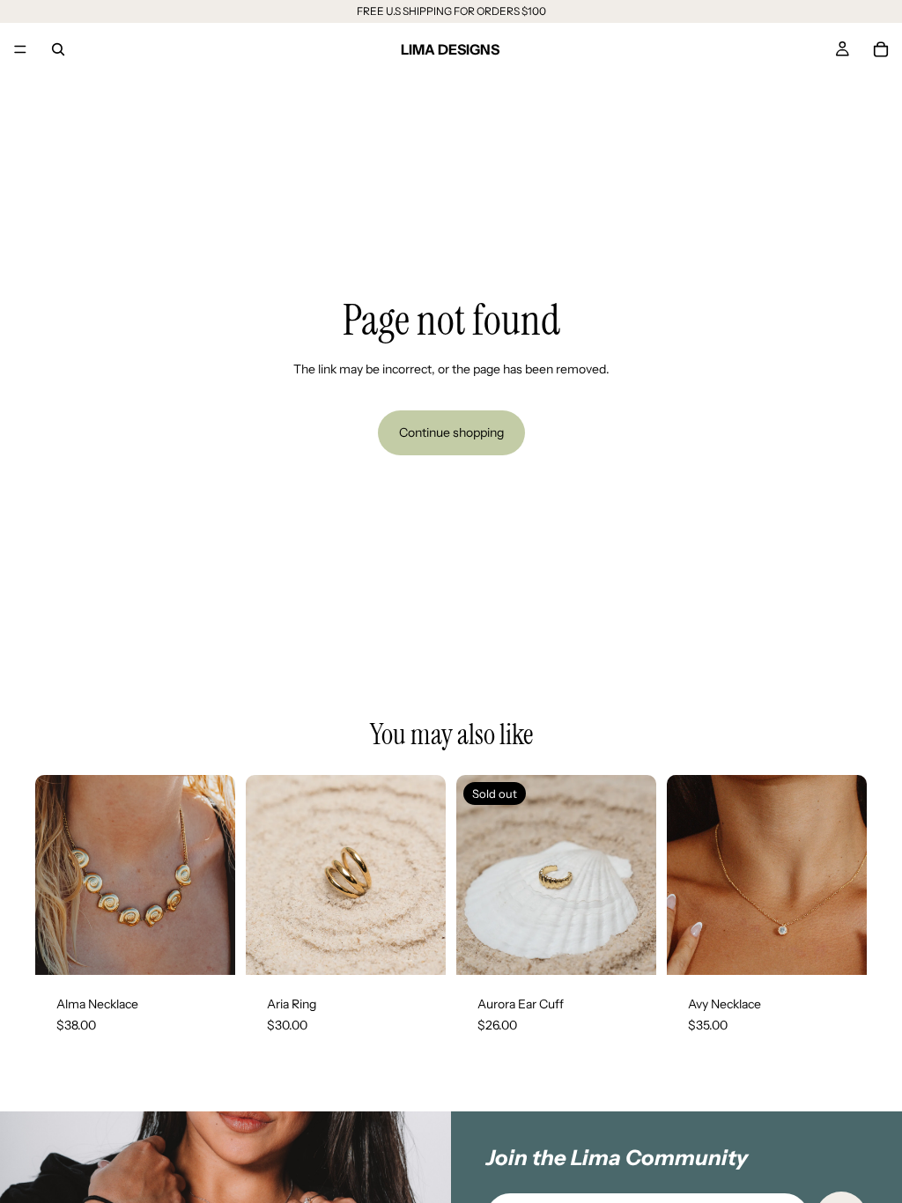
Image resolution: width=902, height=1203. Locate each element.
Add (223, 948)
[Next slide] (215, 875)
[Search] (58, 49)
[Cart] (880, 49)
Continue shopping (451, 432)
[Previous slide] (54, 875)
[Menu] (20, 49)
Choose (433, 948)
